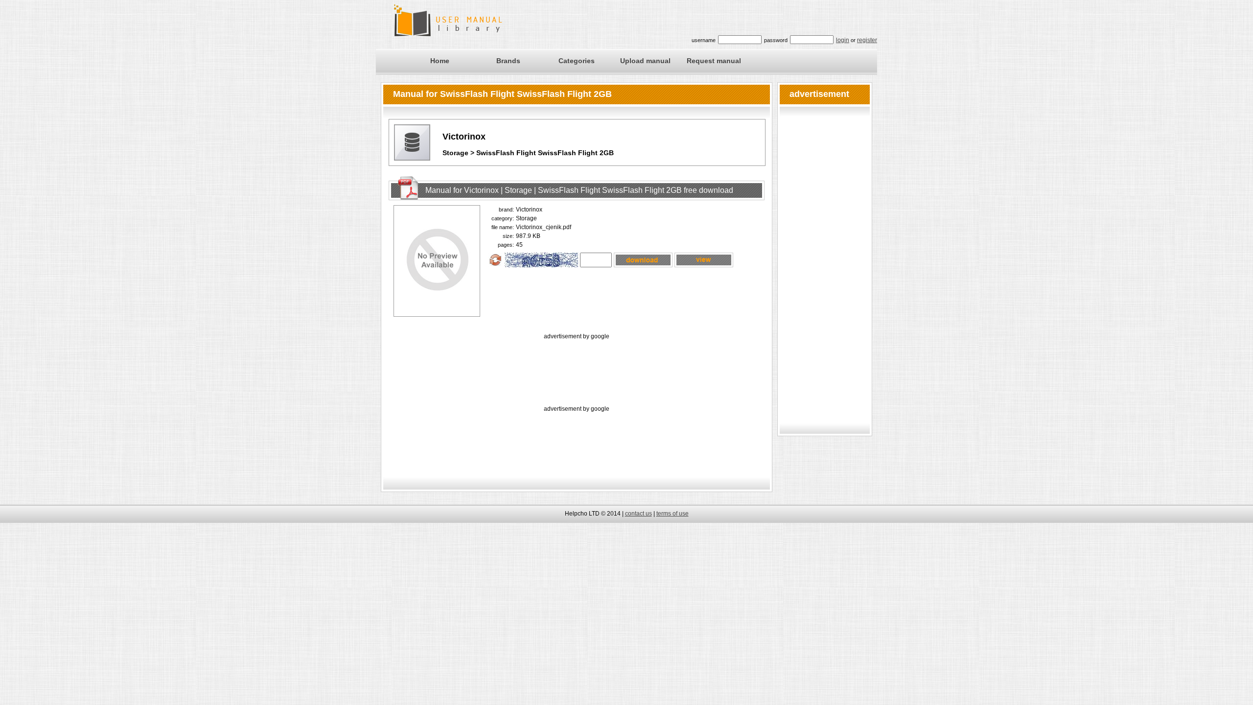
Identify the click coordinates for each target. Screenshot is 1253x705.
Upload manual (645, 61)
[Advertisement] (576, 364)
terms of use (672, 513)
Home (439, 61)
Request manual (714, 61)
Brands (508, 61)
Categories (576, 61)
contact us (638, 513)
